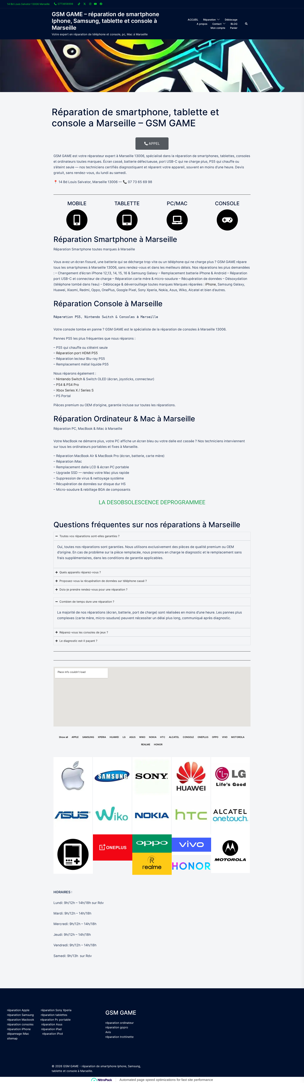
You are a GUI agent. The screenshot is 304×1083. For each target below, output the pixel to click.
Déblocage (231, 19)
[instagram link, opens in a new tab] (89, 3)
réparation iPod (52, 1033)
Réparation (209, 19)
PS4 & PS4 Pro (67, 385)
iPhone (210, 284)
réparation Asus (51, 1024)
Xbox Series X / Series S (74, 390)
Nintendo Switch (69, 379)
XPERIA (102, 737)
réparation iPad (51, 1029)
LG (124, 737)
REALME (145, 744)
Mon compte (218, 27)
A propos (202, 23)
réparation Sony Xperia (56, 1010)
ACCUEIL (193, 19)
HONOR (158, 744)
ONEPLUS (203, 737)
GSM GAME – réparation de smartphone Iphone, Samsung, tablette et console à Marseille (105, 21)
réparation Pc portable (55, 1019)
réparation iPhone (19, 1029)
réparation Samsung (20, 1015)
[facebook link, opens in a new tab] (100, 3)
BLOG (234, 23)
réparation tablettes (54, 1015)
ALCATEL (174, 737)
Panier (233, 27)
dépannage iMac (18, 1033)
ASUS (132, 737)
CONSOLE (188, 737)
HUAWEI (114, 737)
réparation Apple (18, 1010)
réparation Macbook (20, 1019)
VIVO (224, 737)
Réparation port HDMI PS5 (77, 353)
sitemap (12, 1038)
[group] (152, 317)
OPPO (215, 737)
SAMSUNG (88, 737)
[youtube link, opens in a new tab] (95, 3)
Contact (216, 23)
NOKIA (152, 737)
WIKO (142, 737)
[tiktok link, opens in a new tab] (79, 3)
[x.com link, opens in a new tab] (84, 3)
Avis (108, 1032)
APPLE (75, 737)
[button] (246, 23)
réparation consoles (20, 1024)
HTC (162, 737)
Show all (63, 737)
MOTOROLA (237, 737)
